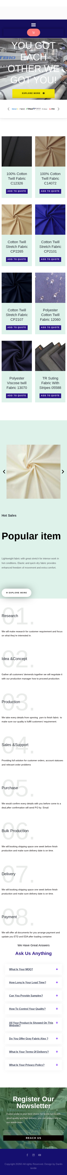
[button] (33, 24)
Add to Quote (16, 191)
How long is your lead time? (27, 982)
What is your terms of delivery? (29, 1051)
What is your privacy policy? (27, 1065)
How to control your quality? (27, 1008)
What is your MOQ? (21, 969)
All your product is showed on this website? (31, 1024)
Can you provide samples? (26, 995)
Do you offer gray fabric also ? (28, 1038)
